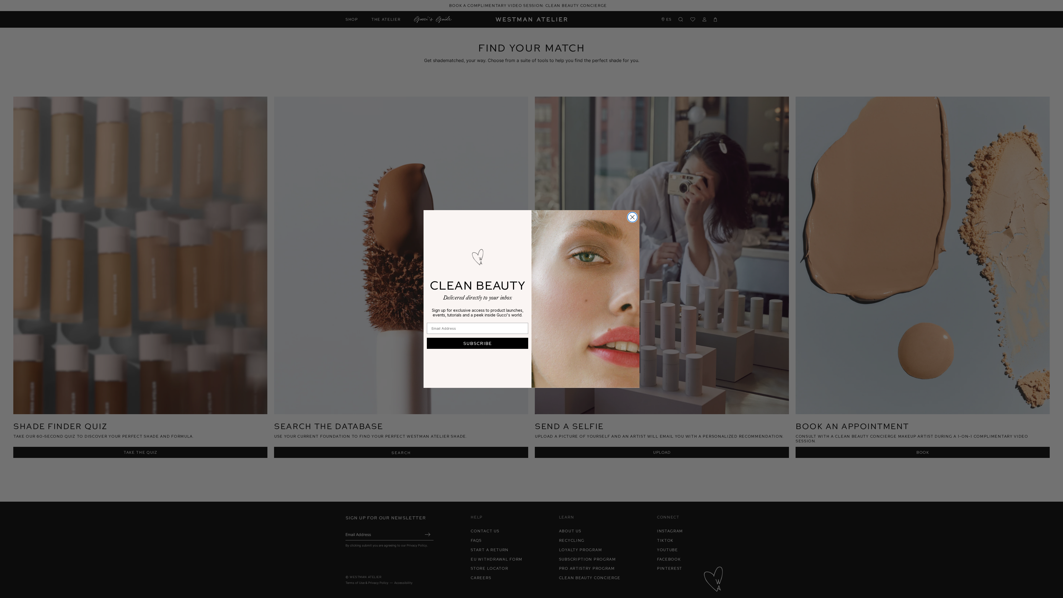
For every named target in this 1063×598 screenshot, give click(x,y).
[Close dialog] (632, 217)
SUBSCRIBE (477, 343)
